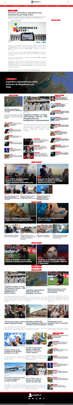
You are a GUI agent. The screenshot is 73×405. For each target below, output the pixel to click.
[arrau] (6, 150)
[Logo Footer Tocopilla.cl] (36, 396)
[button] (10, 70)
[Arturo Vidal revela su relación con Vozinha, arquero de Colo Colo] (52, 126)
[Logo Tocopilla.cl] (36, 3)
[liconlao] (52, 154)
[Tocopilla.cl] (5, 2)
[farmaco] (50, 387)
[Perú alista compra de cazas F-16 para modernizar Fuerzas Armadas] (52, 119)
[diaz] (50, 379)
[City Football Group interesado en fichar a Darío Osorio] (52, 147)
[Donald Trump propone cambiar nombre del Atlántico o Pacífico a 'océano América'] (52, 112)
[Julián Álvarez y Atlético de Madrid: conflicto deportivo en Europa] (52, 98)
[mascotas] (6, 156)
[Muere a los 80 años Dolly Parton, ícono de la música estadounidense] (52, 133)
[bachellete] (52, 105)
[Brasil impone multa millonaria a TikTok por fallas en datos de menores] (52, 140)
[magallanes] (13, 106)
